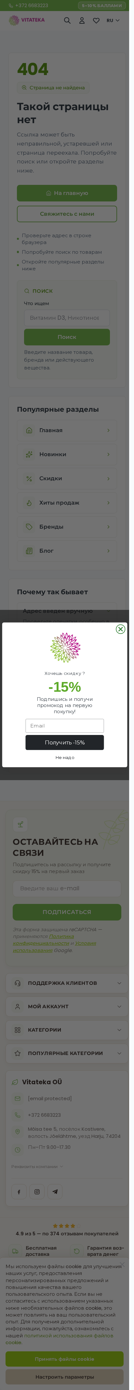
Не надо (64, 757)
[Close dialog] (120, 629)
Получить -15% (64, 743)
